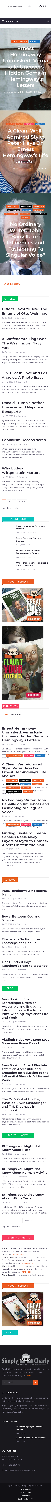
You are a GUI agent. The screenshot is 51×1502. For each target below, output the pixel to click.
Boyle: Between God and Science (28, 539)
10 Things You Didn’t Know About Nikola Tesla (23, 1196)
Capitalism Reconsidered (24, 440)
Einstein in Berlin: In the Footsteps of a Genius (28, 551)
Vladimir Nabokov (39, 214)
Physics (37, 824)
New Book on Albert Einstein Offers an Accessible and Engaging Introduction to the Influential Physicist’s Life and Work (25, 1073)
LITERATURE (16, 715)
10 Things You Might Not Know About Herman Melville (24, 1170)
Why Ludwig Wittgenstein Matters (21, 470)
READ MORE (18, 1254)
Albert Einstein (13, 824)
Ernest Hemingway (19, 41)
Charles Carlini (13, 92)
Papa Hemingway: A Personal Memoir (31, 527)
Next (21, 502)
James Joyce (39, 206)
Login (28, 6)
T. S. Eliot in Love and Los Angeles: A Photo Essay (24, 375)
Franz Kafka (12, 206)
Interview (29, 124)
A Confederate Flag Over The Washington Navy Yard (24, 343)
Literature (34, 41)
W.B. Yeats (25, 217)
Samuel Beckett (11, 214)
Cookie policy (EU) (25, 1499)
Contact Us (25, 1495)
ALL (6, 715)
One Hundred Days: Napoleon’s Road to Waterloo (32, 564)
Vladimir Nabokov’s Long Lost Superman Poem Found (25, 1041)
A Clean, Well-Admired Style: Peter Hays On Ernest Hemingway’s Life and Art (25, 146)
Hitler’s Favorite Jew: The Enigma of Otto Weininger (25, 311)
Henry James (26, 206)
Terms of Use (25, 1492)
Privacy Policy (25, 1489)
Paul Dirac (38, 210)
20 (20, 1220)
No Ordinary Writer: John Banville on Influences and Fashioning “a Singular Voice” (25, 239)
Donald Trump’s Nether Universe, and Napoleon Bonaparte (23, 407)
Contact (38, 6)
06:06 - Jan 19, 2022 (14, 6)
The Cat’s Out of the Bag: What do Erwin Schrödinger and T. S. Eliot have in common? (24, 1104)
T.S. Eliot (24, 214)
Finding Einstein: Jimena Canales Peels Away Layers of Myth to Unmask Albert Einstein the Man (25, 839)
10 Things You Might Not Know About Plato (21, 1148)
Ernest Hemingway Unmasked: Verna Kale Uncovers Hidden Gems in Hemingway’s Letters (25, 66)
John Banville (13, 210)
